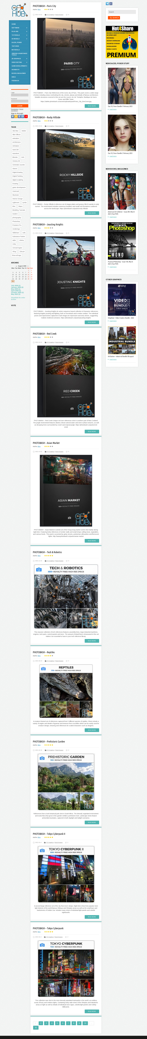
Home (14, 24)
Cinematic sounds (18, 165)
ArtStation (15, 146)
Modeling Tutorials (18, 210)
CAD (22, 157)
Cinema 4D (16, 161)
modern (15, 214)
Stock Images (59, 14)
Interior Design (17, 199)
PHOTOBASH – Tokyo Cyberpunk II (49, 833)
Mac (13, 206)
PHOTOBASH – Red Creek (44, 333)
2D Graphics (50, 14)
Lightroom (15, 202)
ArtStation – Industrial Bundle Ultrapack (121, 356)
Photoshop (16, 221)
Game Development (19, 66)
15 (36, 1028)
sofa (23, 233)
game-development (19, 187)
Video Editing (17, 62)
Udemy (21, 240)
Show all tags (16, 255)
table (14, 240)
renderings (16, 229)
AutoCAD (15, 150)
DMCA (14, 77)
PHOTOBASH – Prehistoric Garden (49, 741)
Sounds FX (15, 69)
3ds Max (15, 131)
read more (113, 109)
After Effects (16, 134)
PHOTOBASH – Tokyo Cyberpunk (48, 928)
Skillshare (15, 233)
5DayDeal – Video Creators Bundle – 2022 (121, 318)
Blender (15, 157)
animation (15, 138)
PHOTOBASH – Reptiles (44, 652)
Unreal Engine (17, 248)
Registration (14, 109)
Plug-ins (15, 31)
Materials (16, 50)
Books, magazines (19, 73)
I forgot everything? (17, 110)
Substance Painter (18, 236)
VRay (14, 251)
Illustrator (15, 195)
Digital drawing (17, 172)
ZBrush (22, 251)
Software (15, 28)
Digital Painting (17, 176)
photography (16, 217)
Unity (14, 244)
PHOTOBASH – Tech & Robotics (47, 552)
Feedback (15, 80)
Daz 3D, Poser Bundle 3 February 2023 (120, 106)
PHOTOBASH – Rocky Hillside (46, 117)
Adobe (24, 131)
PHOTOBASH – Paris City (44, 6)
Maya (20, 206)
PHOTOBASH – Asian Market (46, 442)
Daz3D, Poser (17, 42)
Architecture (16, 142)
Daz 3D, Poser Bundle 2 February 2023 (120, 153)
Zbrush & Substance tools (19, 54)
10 (85, 1023)
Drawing (15, 184)
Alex (39, 9)
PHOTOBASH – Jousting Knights (48, 224)
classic (14, 168)
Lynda (24, 202)
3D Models (15, 39)
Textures (15, 46)
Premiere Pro (16, 225)
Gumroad (15, 191)
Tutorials (16, 35)
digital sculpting (17, 180)
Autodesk (15, 153)
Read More (92, 106)
